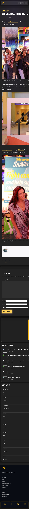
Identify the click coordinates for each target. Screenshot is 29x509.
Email (4, 304)
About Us (3, 481)
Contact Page (4, 496)
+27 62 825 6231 (5, 485)
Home (3, 479)
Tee (10, 16)
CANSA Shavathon (13, 22)
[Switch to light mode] (26, 3)
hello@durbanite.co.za (6, 483)
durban (9, 262)
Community (7, 260)
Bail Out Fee (21, 150)
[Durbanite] (3, 3)
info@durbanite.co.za (6, 494)
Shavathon (14, 262)
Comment (5, 280)
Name (4, 301)
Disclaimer (4, 487)
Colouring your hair (7, 150)
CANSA (6, 262)
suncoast (19, 262)
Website (4, 307)
